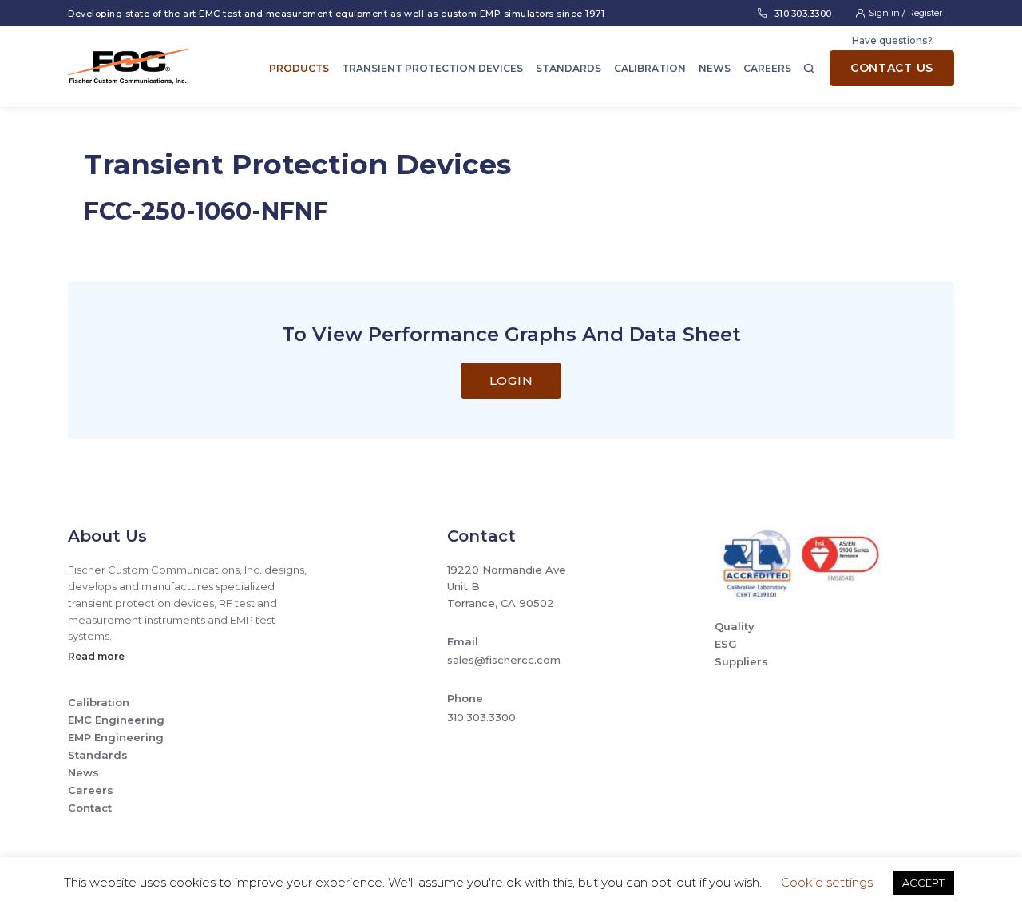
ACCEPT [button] (923, 882)
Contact (90, 807)
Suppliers (741, 661)
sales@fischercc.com (504, 659)
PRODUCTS (299, 68)
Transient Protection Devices (432, 68)
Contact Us (891, 68)
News (715, 68)
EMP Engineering (116, 737)
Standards (568, 68)
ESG (726, 643)
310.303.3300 (803, 13)
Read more (96, 656)
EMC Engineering (116, 719)
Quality (735, 626)
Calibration (650, 68)
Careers (767, 68)
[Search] (809, 66)
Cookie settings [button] (827, 882)
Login (511, 380)
